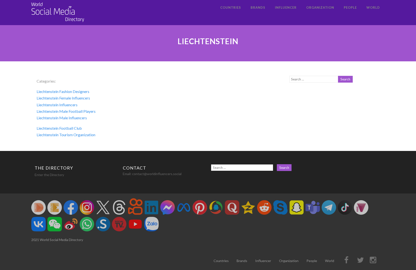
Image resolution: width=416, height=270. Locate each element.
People (350, 7)
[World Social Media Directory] (57, 23)
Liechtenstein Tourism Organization (66, 134)
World (373, 7)
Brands (258, 7)
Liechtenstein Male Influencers (62, 117)
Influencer (286, 7)
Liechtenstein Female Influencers (63, 98)
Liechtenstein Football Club (59, 128)
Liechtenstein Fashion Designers (63, 91)
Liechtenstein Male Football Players (66, 111)
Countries (230, 7)
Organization (320, 7)
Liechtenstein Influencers (57, 104)
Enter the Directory (49, 175)
